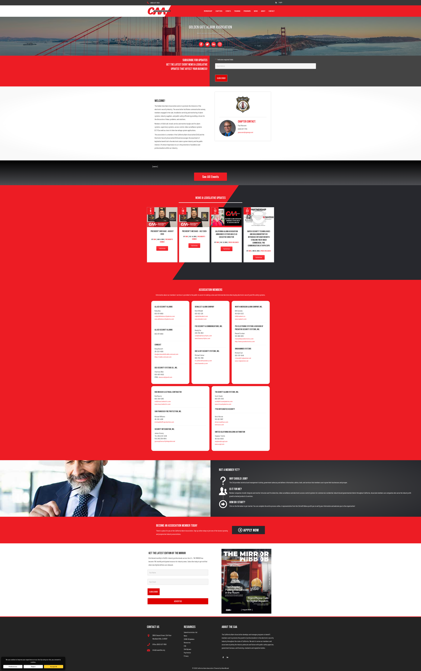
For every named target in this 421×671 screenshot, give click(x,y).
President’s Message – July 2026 (194, 231)
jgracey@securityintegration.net (165, 441)
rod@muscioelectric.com (163, 401)
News (185, 636)
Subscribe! (221, 78)
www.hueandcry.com (201, 363)
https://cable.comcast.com (163, 357)
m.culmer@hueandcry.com (203, 360)
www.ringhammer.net (241, 361)
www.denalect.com (201, 319)
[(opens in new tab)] (246, 581)
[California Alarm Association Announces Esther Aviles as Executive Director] (226, 217)
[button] (210, 177)
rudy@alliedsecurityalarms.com (165, 316)
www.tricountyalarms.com (223, 404)
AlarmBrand (225, 668)
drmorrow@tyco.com (221, 422)
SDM (154, 239)
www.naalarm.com (240, 319)
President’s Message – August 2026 (162, 232)
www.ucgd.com (219, 444)
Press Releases (234, 242)
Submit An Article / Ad (190, 632)
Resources (187, 642)
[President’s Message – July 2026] (194, 217)
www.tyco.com (219, 424)
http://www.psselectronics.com (245, 341)
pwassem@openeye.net (245, 132)
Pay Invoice (187, 652)
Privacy (186, 656)
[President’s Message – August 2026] (162, 217)
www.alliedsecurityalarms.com (164, 319)
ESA (185, 646)
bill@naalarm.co (240, 316)
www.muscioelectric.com (162, 404)
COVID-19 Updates (189, 639)
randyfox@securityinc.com (203, 336)
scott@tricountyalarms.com (224, 401)
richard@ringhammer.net (243, 358)
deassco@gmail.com (165, 377)
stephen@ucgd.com (221, 441)
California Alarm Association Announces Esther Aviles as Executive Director (226, 234)
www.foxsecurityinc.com (202, 338)
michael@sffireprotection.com (164, 422)
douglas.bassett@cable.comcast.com (166, 354)
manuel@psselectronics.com (244, 339)
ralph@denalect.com (201, 316)
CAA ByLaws (187, 649)
